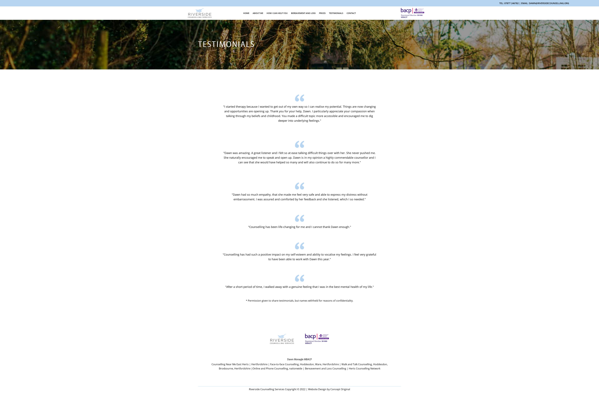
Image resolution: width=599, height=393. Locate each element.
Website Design (317, 389)
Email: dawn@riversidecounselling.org (545, 3)
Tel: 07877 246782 (509, 3)
